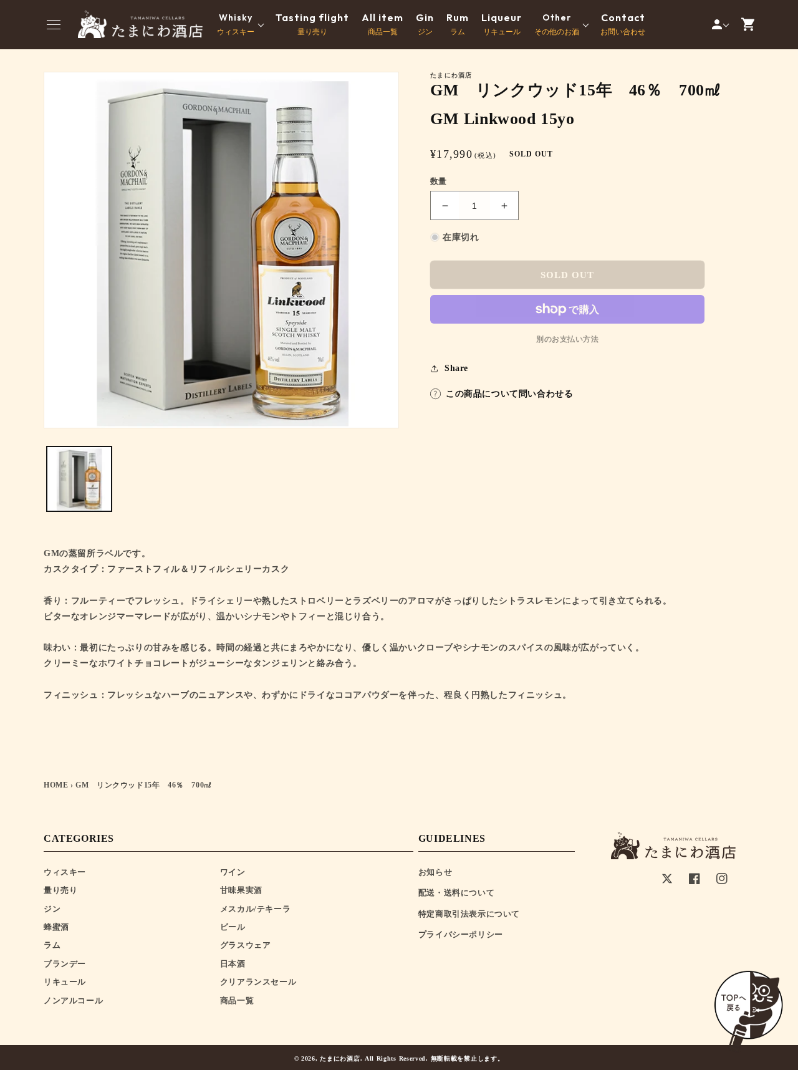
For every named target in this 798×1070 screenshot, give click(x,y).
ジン (425, 24)
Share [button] (456, 368)
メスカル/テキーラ (255, 908)
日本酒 (233, 963)
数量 (438, 181)
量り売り (312, 24)
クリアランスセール (258, 981)
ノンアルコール (73, 1000)
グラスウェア (245, 945)
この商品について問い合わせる (509, 393)
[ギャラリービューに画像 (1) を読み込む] (79, 478)
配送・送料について (456, 892)
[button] (53, 24)
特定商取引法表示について (469, 913)
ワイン (233, 872)
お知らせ (435, 872)
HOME (56, 785)
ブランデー (65, 963)
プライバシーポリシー (460, 934)
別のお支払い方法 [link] (567, 339)
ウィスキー (65, 872)
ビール (233, 927)
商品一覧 (382, 24)
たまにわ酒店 (340, 1058)
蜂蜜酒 (56, 927)
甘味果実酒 (241, 890)
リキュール (501, 24)
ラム (457, 24)
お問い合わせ (622, 24)
